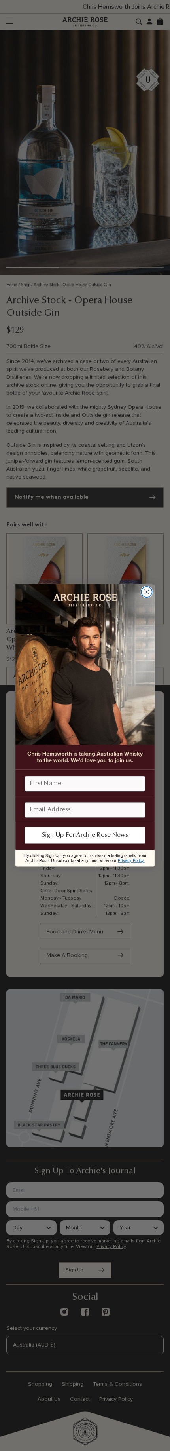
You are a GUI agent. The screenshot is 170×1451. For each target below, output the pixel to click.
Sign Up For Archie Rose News (85, 835)
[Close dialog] (146, 592)
